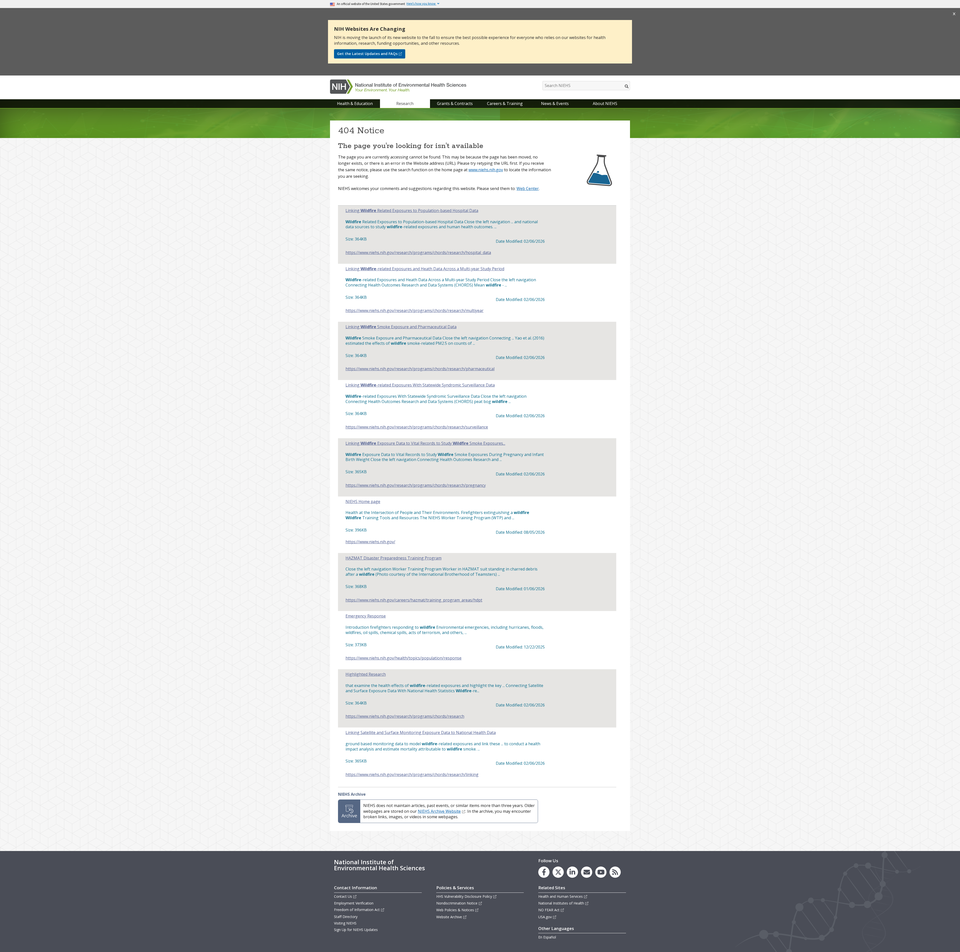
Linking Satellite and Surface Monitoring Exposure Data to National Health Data (421, 732)
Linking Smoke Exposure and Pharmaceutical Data (401, 327)
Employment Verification (354, 903)
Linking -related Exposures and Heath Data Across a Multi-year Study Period (425, 269)
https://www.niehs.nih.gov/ (370, 541)
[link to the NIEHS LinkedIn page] (572, 872)
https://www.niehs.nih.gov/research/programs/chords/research (405, 716)
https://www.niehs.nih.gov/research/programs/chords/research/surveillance (417, 427)
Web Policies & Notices (455, 910)
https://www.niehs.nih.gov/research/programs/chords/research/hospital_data (418, 252)
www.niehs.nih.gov (485, 169)
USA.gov (545, 916)
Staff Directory (346, 916)
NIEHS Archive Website (439, 811)
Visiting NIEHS (345, 923)
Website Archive (449, 916)
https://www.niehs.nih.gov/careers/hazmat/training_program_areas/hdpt (414, 600)
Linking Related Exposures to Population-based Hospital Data (412, 210)
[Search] (627, 86)
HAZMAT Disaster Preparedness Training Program (394, 558)
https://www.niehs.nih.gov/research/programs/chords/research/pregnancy (416, 485)
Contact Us (343, 896)
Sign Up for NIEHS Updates (356, 929)
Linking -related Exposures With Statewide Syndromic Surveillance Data (420, 385)
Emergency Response (366, 616)
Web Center (527, 188)
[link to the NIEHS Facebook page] (544, 872)
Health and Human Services (560, 896)
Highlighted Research (366, 674)
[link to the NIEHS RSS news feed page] (615, 872)
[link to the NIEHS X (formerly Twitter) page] (558, 872)
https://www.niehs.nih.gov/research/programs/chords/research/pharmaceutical (420, 369)
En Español (547, 937)
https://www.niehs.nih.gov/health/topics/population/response (404, 658)
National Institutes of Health (561, 903)
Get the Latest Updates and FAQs (367, 53)
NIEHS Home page (363, 501)
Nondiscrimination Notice (457, 903)
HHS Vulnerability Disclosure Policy (464, 896)
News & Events (555, 103)
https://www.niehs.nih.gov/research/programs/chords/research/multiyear (415, 310)
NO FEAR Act (549, 910)
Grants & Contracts (455, 103)
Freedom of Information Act (357, 909)
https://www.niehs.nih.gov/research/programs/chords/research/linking (412, 774)
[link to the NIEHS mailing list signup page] (586, 872)
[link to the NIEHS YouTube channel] (600, 872)
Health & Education (355, 103)
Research (405, 103)
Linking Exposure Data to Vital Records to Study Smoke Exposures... (425, 443)
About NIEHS (605, 103)
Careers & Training (505, 103)
